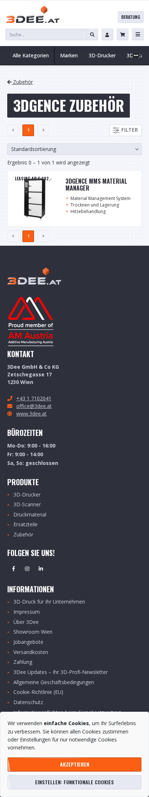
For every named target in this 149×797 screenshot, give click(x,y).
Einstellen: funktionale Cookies (74, 782)
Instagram (27, 568)
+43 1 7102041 (33, 398)
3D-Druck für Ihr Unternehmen (49, 602)
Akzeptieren (74, 764)
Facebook (13, 568)
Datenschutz (28, 702)
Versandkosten (30, 652)
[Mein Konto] (107, 34)
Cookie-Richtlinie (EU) (38, 692)
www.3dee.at (31, 413)
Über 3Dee (26, 622)
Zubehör (22, 81)
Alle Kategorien (31, 55)
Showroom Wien (32, 632)
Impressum (26, 612)
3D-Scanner (27, 505)
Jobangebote (28, 642)
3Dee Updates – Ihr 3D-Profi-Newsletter (60, 672)
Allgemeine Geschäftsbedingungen (53, 682)
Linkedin (40, 568)
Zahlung (22, 662)
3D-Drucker (27, 495)
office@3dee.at (34, 405)
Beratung (130, 17)
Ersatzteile (25, 525)
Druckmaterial (29, 515)
